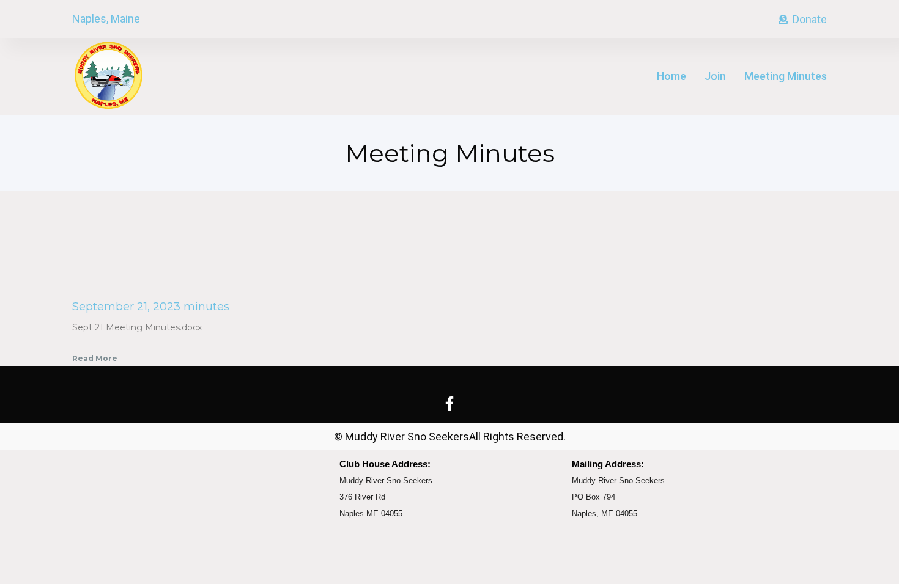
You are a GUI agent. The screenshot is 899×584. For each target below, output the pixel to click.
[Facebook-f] (450, 403)
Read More (94, 358)
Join (715, 76)
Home (671, 76)
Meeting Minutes (785, 76)
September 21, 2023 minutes (150, 306)
